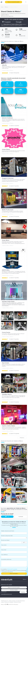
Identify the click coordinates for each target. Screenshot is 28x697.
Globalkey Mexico (7, 394)
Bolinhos (23, 592)
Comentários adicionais (6, 559)
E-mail (7, 516)
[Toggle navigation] (26, 2)
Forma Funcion (6, 332)
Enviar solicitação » (14, 573)
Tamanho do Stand (5, 540)
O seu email (3, 549)
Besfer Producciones (7, 209)
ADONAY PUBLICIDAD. (8, 301)
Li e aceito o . (9, 569)
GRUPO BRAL (6, 270)
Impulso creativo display (8, 425)
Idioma (24, 579)
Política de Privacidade (12, 569)
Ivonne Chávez (6, 149)
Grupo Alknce (5, 240)
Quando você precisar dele (7, 535)
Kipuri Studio (5, 362)
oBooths (4, 65)
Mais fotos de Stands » (22, 504)
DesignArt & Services (7, 178)
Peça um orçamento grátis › (14, 587)
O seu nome (3, 545)
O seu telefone (4, 554)
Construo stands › (14, 590)
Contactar (20, 516)
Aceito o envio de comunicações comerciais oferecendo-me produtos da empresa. (14, 571)
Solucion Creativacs (7, 117)
